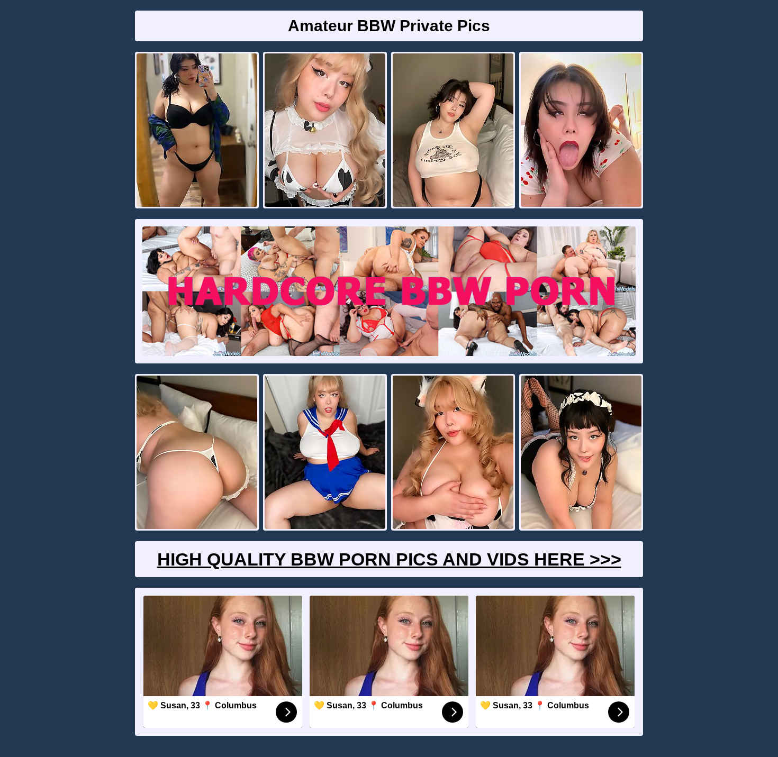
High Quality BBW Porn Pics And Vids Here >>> (389, 559)
